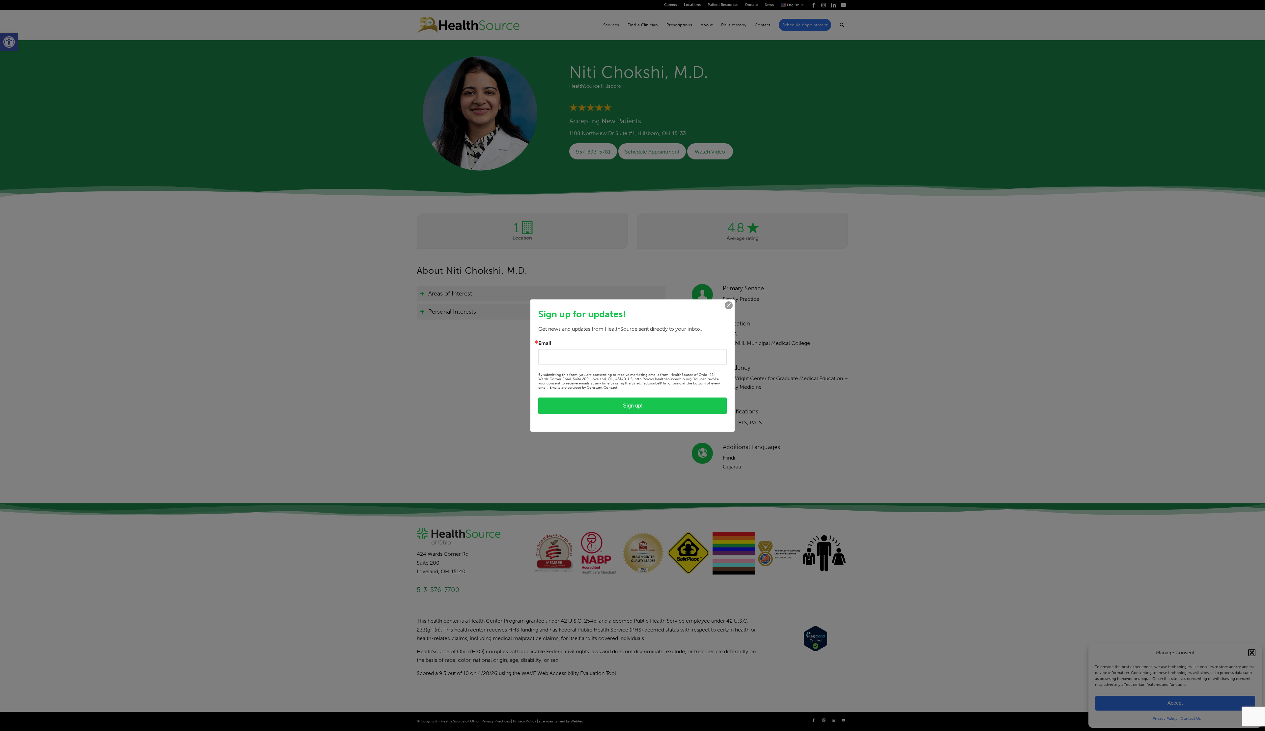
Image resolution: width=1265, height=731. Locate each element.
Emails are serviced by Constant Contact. (583, 387)
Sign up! (632, 405)
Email (544, 343)
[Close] (729, 305)
